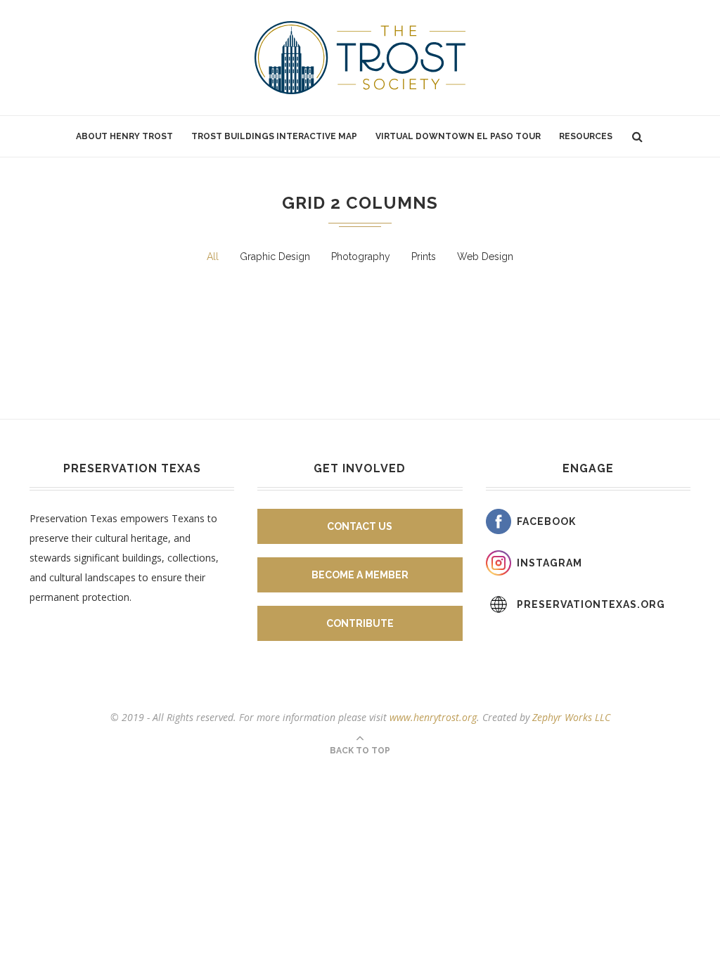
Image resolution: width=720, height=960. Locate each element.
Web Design (485, 256)
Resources (585, 136)
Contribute (360, 623)
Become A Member (360, 574)
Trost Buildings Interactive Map (274, 136)
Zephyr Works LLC (571, 717)
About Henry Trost (124, 136)
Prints (423, 256)
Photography (360, 256)
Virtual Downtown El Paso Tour (458, 136)
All (213, 256)
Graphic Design (275, 256)
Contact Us (359, 526)
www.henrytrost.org (433, 717)
